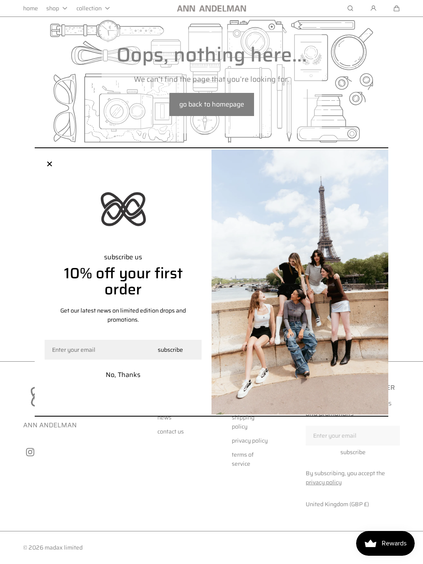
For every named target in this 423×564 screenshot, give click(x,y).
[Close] (49, 164)
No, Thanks (123, 375)
